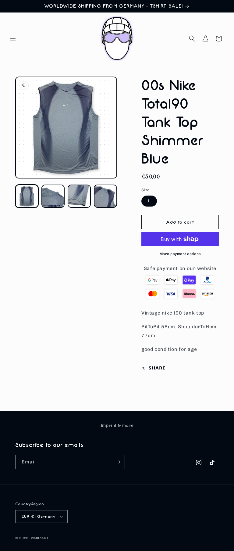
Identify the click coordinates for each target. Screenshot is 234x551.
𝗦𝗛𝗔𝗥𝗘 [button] (157, 368)
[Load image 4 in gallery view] (105, 196)
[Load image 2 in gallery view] (53, 196)
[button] (13, 38)
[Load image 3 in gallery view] (79, 196)
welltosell (39, 538)
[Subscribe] (118, 462)
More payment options (180, 254)
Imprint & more (117, 425)
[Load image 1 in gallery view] (26, 196)
